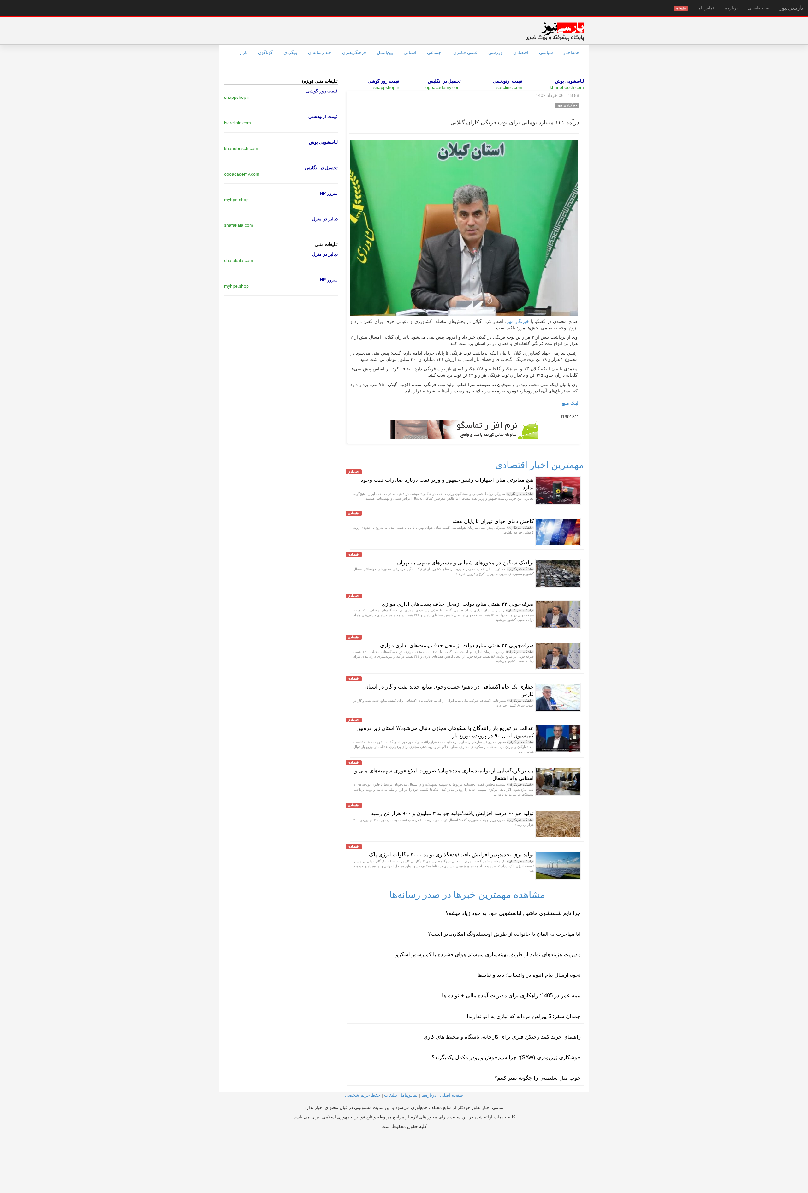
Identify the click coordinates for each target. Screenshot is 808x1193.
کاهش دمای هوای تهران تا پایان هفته (493, 521)
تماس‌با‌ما (705, 7)
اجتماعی (435, 52)
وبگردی (290, 52)
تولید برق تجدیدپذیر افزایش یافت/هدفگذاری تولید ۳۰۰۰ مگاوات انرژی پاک (451, 855)
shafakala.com (238, 225)
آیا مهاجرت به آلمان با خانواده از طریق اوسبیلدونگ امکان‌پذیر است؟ (504, 934)
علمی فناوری (465, 52)
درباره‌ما (730, 7)
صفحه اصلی (451, 1095)
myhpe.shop (236, 199)
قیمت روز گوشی (383, 81)
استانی (410, 52)
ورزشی (495, 52)
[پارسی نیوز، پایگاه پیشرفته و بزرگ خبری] (555, 31)
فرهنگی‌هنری (354, 52)
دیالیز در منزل (325, 218)
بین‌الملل (385, 52)
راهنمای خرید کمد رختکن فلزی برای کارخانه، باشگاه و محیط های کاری (502, 1037)
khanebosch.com (567, 87)
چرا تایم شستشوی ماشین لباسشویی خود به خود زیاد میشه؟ (513, 913)
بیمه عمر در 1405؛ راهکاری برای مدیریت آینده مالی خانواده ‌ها (511, 996)
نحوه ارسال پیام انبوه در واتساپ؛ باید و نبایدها (529, 975)
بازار (243, 52)
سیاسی (546, 52)
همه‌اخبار (571, 52)
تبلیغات (390, 1095)
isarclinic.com (509, 87)
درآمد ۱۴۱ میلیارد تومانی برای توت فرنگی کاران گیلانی (514, 122)
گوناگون (265, 52)
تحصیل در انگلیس (444, 81)
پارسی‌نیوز (791, 8)
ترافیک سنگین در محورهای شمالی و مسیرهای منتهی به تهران (465, 563)
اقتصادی (520, 52)
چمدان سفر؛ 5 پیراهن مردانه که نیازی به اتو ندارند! (524, 1016)
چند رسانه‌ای (319, 52)
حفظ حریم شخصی (362, 1095)
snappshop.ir (386, 87)
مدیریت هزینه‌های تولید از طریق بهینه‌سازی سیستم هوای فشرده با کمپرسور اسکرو (488, 954)
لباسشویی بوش (569, 81)
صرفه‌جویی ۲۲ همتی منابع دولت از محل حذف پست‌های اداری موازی (457, 645)
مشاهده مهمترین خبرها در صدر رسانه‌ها (467, 894)
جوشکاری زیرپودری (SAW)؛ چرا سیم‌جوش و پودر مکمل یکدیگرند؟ (506, 1057)
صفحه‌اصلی (758, 7)
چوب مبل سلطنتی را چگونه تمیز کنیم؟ (537, 1078)
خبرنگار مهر (518, 321)
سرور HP (329, 193)
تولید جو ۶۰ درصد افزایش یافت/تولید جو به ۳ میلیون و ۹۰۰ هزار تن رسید (452, 813)
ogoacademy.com (443, 87)
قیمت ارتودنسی (507, 81)
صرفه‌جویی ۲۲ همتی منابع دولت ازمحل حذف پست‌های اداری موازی (458, 604)
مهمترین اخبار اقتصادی (539, 465)
